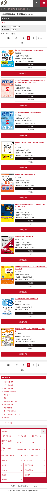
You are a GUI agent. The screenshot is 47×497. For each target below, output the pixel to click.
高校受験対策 (21, 9)
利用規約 (12, 486)
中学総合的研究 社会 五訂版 (24, 236)
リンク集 (34, 486)
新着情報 (5, 479)
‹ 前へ (17, 38)
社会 (3, 22)
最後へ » (23, 43)
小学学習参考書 (8, 382)
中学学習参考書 (11, 9)
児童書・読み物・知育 (10, 401)
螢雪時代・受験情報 (10, 391)
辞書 (5, 398)
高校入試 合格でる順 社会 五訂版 (25, 174)
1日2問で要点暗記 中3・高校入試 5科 (26, 299)
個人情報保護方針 (23, 486)
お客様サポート (7, 465)
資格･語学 (7, 395)
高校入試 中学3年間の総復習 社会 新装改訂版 (29, 50)
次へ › (40, 38)
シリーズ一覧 (8, 423)
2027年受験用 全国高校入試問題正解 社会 (28, 112)
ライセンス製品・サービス (12, 414)
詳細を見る (23, 73)
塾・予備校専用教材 (10, 411)
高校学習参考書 (8, 388)
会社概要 (27, 475)
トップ (3, 9)
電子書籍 (6, 417)
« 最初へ (8, 38)
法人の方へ (5, 470)
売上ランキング (29, 460)
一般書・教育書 (8, 404)
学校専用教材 (8, 408)
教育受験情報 (29, 465)
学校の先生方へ (29, 470)
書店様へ (5, 475)
